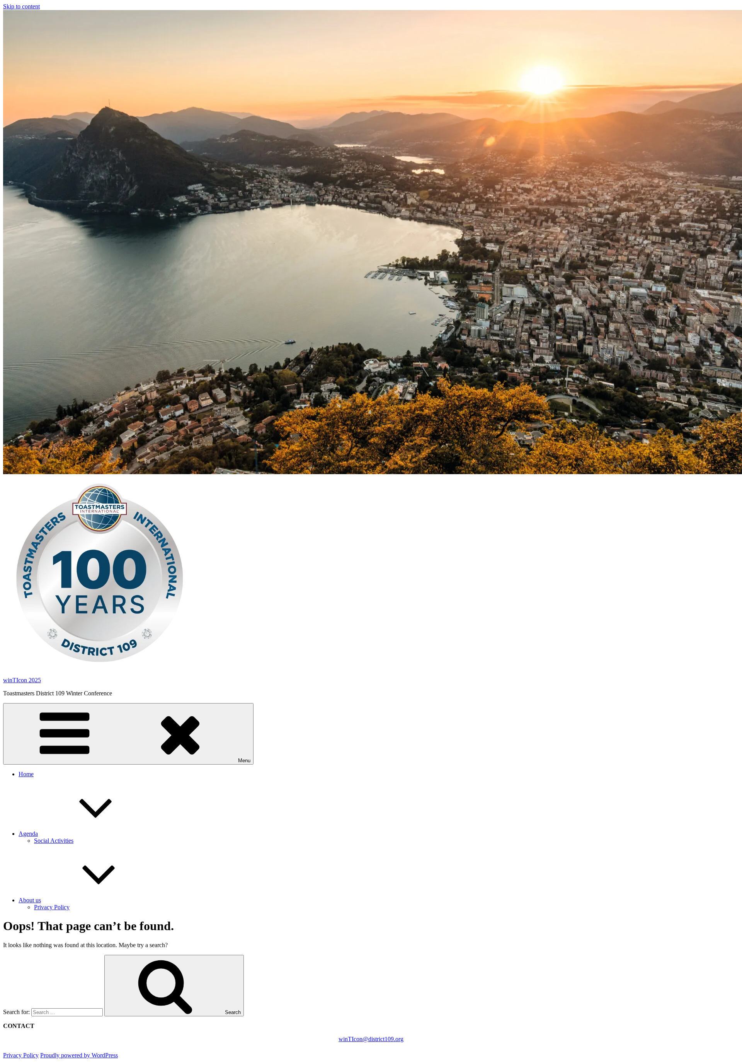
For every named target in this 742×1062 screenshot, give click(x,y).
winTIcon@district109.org (371, 1039)
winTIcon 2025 (22, 680)
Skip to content (21, 6)
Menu (244, 760)
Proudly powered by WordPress (79, 1055)
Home (26, 774)
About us (30, 900)
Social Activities (53, 840)
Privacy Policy (52, 907)
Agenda (28, 833)
